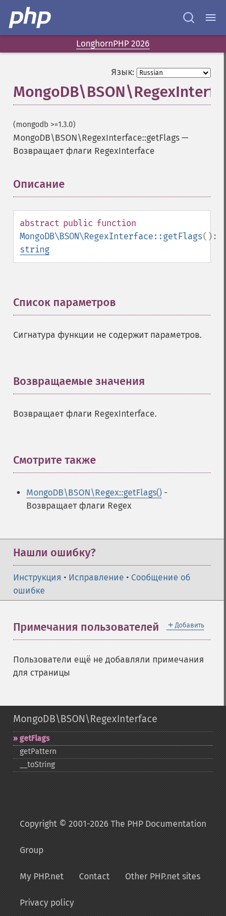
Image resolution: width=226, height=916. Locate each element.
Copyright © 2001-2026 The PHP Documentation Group (113, 837)
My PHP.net (42, 876)
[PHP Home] (31, 17)
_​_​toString (37, 764)
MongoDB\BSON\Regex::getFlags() (94, 492)
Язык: (122, 72)
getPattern (38, 751)
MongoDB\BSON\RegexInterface (85, 719)
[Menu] (211, 17)
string (34, 249)
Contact (94, 876)
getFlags (35, 738)
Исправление (96, 577)
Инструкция (37, 577)
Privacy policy (47, 902)
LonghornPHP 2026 (113, 43)
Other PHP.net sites (162, 876)
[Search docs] (189, 17)
